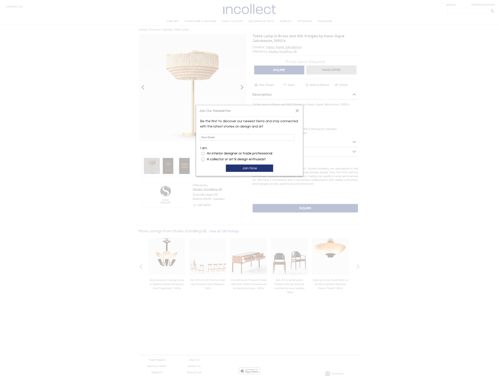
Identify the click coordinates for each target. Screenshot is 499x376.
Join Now (249, 168)
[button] (297, 110)
